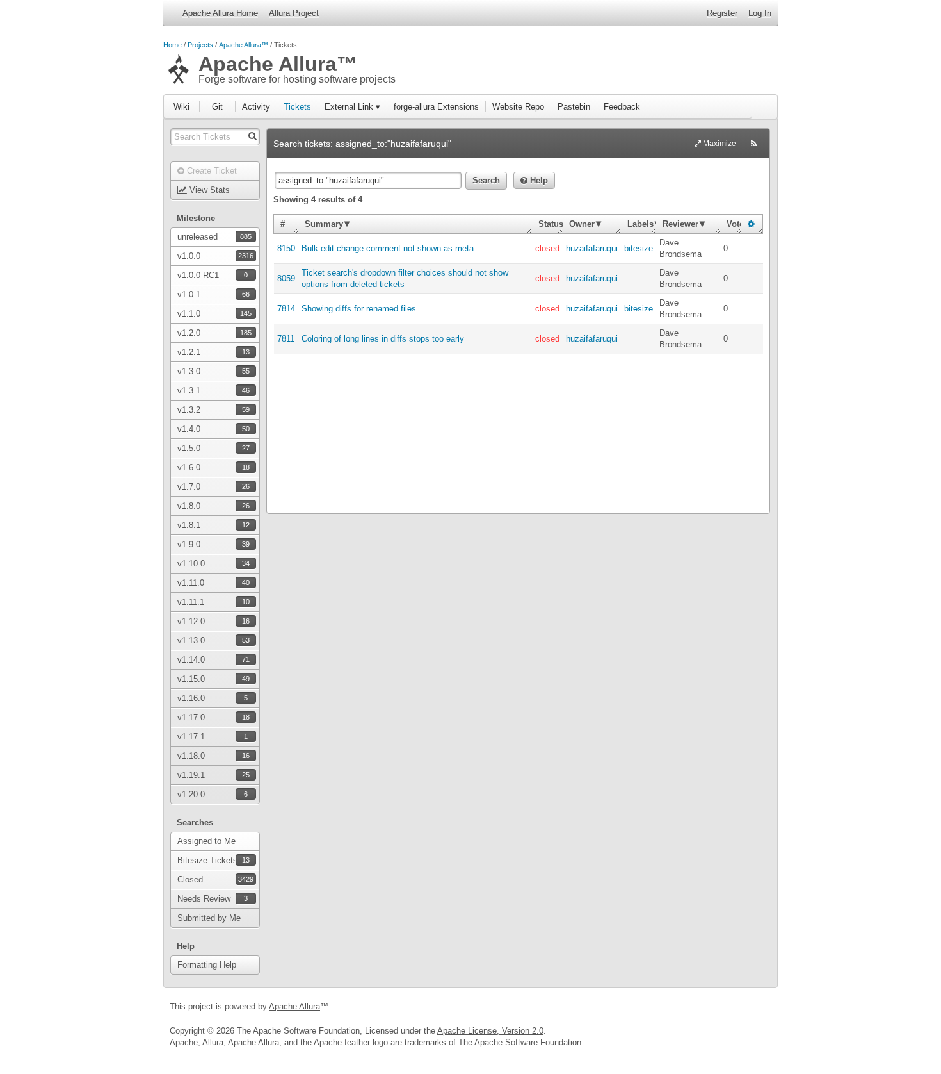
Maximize (718, 143)
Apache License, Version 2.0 (490, 1031)
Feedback (622, 107)
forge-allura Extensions (436, 107)
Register (722, 13)
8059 (286, 278)
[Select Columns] (751, 224)
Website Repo (518, 107)
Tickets (297, 107)
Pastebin (574, 107)
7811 (285, 338)
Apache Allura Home (220, 13)
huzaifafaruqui (592, 248)
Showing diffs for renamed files (359, 308)
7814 (286, 308)
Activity (256, 107)
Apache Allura (294, 1006)
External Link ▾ (352, 107)
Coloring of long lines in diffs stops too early (383, 338)
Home (172, 45)
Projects (200, 45)
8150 (286, 248)
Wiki (181, 107)
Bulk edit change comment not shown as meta (388, 248)
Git (217, 107)
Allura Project (294, 13)
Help (537, 180)
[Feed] (754, 143)
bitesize (638, 248)
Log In (759, 13)
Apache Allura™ (243, 45)
